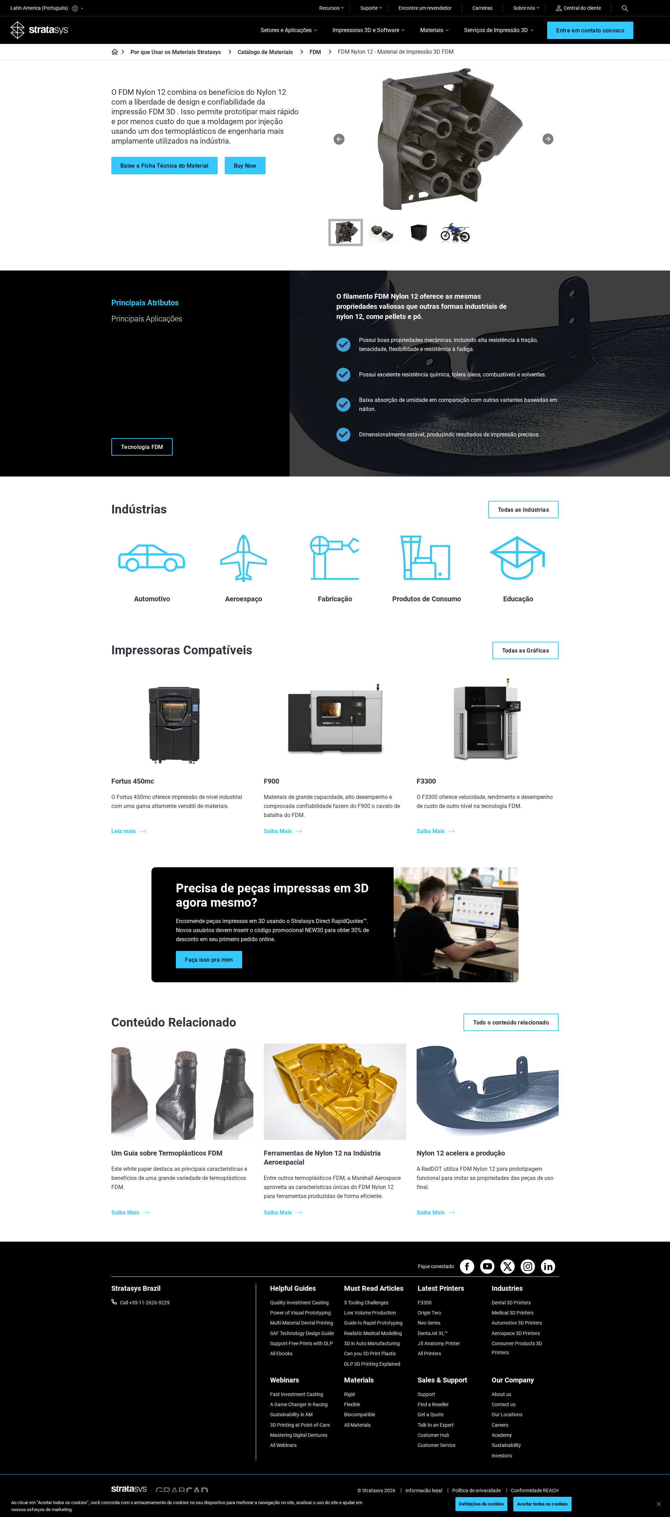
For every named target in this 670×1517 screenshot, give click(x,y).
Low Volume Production (370, 1313)
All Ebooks (281, 1353)
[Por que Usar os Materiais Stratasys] (230, 51)
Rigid (349, 1394)
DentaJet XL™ (433, 1333)
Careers (500, 1425)
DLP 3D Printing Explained (372, 1364)
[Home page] (112, 52)
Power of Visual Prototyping (300, 1313)
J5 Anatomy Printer (439, 1343)
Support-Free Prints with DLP (301, 1343)
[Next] (548, 139)
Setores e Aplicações (286, 30)
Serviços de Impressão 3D (496, 30)
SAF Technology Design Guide (302, 1333)
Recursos (329, 8)
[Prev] (339, 139)
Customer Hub (433, 1435)
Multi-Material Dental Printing (301, 1323)
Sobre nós (524, 8)
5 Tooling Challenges (366, 1302)
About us (501, 1394)
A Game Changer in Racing (299, 1404)
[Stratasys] (39, 30)
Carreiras (482, 8)
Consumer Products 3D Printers (517, 1348)
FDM (315, 52)
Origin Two (429, 1313)
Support (426, 1394)
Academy (502, 1435)
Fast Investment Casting (296, 1394)
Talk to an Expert (436, 1425)
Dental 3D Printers (511, 1302)
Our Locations (507, 1414)
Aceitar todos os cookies (542, 1504)
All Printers (429, 1353)
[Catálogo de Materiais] (302, 51)
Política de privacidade (476, 1490)
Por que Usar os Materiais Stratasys (176, 52)
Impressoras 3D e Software (366, 30)
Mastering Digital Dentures (298, 1435)
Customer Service (436, 1445)
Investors (502, 1455)
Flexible (352, 1404)
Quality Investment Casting (299, 1302)
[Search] (625, 8)
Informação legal (423, 1490)
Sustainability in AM (291, 1414)
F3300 (425, 1302)
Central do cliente (582, 8)
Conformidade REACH (535, 1490)
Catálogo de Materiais (265, 52)
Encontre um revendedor (425, 8)
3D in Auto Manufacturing (372, 1343)
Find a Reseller (433, 1404)
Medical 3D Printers (513, 1313)
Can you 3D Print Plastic (370, 1353)
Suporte (369, 8)
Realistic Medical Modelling (373, 1333)
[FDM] (330, 51)
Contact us (503, 1404)
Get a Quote (431, 1414)
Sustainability (506, 1445)
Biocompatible (359, 1414)
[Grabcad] (182, 1490)
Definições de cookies (481, 1504)
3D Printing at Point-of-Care (300, 1425)
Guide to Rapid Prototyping (373, 1323)
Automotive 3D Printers (517, 1323)
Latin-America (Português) (39, 8)
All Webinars (283, 1445)
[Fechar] (659, 1504)
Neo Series (429, 1323)
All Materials (357, 1425)
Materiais (431, 30)
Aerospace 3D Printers (516, 1333)
